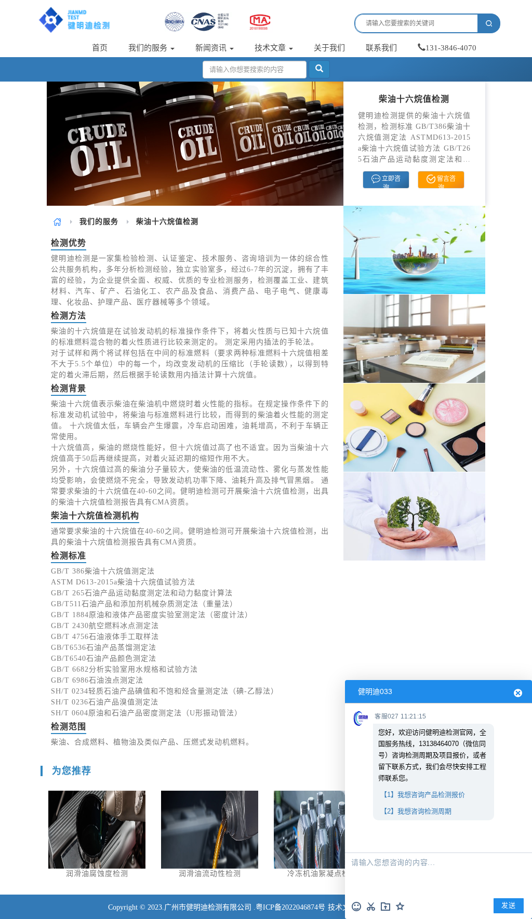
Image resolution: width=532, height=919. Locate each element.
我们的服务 (148, 48)
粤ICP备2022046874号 (290, 907)
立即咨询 (390, 182)
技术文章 (271, 48)
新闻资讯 (212, 48)
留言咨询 (445, 182)
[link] (57, 221)
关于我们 (329, 48)
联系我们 (381, 48)
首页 (100, 48)
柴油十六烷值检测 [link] (167, 221)
